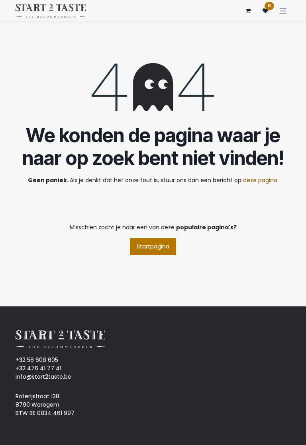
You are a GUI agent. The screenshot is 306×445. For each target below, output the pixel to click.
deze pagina (260, 180)
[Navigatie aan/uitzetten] (283, 10)
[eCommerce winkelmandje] (248, 11)
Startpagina (153, 246)
